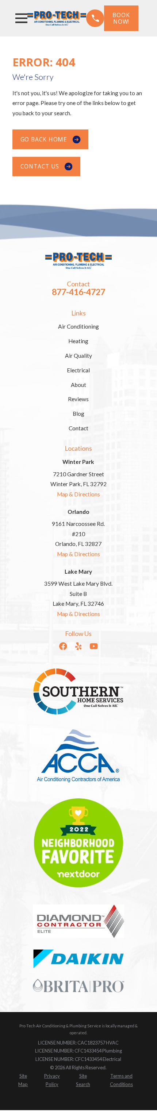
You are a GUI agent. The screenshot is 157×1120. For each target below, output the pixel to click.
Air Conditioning (78, 326)
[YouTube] (94, 646)
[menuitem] (23, 1080)
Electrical (78, 370)
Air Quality (78, 355)
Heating (78, 341)
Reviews (78, 399)
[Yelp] (78, 646)
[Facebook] (63, 646)
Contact (78, 428)
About (78, 384)
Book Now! (121, 18)
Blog (78, 413)
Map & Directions (78, 494)
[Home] (56, 18)
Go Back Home (43, 139)
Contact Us (39, 166)
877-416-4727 (78, 292)
